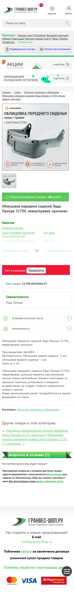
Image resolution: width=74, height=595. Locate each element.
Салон (17, 92)
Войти (68, 13)
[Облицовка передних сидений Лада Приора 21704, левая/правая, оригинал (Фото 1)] (9, 181)
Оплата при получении (57, 49)
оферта (26, 551)
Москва (21, 35)
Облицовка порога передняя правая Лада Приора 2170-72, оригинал (35, 439)
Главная (6, 92)
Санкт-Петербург (36, 35)
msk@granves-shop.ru (36, 541)
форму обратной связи (50, 481)
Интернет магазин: (13, 228)
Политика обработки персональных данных (36, 567)
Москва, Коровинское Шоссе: (19, 241)
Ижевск (6, 38)
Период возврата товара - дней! (35, 197)
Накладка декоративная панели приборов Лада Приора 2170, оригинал (35, 432)
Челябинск (8, 42)
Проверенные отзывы (22, 49)
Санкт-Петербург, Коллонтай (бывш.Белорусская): (18, 234)
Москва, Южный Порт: (15, 245)
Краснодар (18, 38)
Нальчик (29, 38)
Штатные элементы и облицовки (41, 92)
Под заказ (49, 233)
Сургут (47, 38)
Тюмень (63, 38)
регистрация (55, 474)
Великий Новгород (58, 35)
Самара (39, 38)
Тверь (55, 38)
